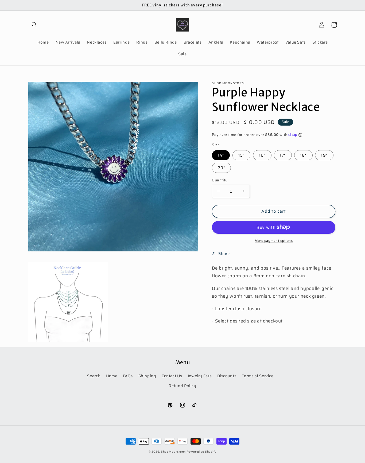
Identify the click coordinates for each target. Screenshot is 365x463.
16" (262, 155)
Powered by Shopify (201, 451)
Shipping (147, 376)
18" (303, 155)
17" (283, 155)
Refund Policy (182, 386)
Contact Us (172, 376)
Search (93, 376)
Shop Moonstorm (173, 451)
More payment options (274, 240)
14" (221, 155)
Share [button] (224, 253)
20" (221, 167)
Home (112, 376)
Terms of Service (258, 376)
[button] (34, 25)
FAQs (128, 376)
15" (241, 155)
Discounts (226, 376)
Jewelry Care (200, 376)
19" (324, 155)
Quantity (219, 180)
